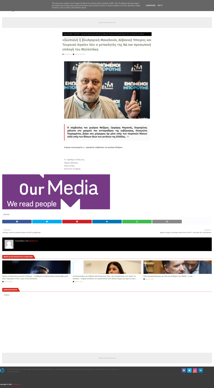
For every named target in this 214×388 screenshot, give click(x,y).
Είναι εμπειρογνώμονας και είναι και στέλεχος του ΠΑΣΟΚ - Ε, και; (167, 276)
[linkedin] (200, 370)
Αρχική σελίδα (68, 34)
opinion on (68, 54)
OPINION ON (16, 384)
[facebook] (184, 370)
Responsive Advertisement (107, 22)
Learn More (150, 5)
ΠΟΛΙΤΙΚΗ (76, 34)
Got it (160, 5)
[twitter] (189, 370)
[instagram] (195, 370)
